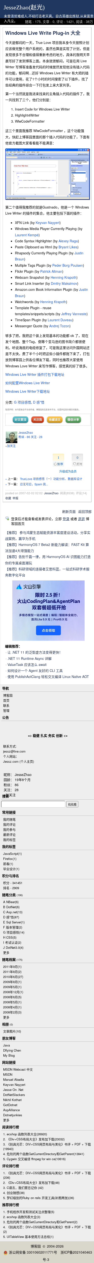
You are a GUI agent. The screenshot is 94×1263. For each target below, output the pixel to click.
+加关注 (10, 446)
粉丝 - (24, 437)
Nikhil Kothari (12, 1099)
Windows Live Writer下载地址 (27, 391)
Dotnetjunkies (12, 1115)
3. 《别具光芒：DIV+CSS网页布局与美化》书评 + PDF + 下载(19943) (47, 1146)
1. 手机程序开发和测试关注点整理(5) (28, 1211)
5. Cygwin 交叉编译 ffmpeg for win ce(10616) (34, 1159)
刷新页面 (69, 511)
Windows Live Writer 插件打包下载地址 (34, 374)
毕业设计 (11, 868)
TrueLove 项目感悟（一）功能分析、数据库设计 (51, 479)
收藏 (8, 498)
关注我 (37, 419)
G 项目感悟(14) (13, 932)
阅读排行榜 (10, 1126)
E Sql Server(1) (14, 922)
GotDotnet (10, 1105)
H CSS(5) (9, 937)
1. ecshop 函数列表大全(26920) (25, 1134)
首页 (6, 700)
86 (17, 784)
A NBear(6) (11, 902)
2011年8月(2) (12, 971)
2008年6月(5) (12, 997)
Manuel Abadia (13, 1079)
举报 (15, 498)
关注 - (36, 437)
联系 (6, 705)
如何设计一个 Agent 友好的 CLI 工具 (35, 670)
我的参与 (9, 829)
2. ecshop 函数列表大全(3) (21, 1216)
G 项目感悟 (22, 402)
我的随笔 (9, 819)
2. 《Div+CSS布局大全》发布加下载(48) (31, 1182)
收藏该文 (54, 419)
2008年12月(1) (13, 992)
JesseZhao (26, 432)
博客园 (8, 695)
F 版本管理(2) (12, 927)
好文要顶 (20, 419)
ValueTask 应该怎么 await (27, 664)
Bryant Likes (68, 246)
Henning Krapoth (63, 277)
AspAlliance (11, 1110)
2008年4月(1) (12, 1007)
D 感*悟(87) (11, 917)
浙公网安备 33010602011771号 (33, 1252)
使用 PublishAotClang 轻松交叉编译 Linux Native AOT (48, 676)
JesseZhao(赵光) (24, 7)
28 (17, 789)
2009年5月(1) (12, 986)
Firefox (9, 858)
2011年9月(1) (12, 966)
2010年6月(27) (13, 976)
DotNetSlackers (14, 1094)
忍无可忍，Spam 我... (34, 484)
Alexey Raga (68, 240)
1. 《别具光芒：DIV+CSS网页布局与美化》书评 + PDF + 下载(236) (47, 1175)
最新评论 (9, 834)
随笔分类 (9, 894)
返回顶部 (85, 511)
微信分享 (73, 419)
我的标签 (9, 839)
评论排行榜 (10, 1165)
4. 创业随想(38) (14, 1192)
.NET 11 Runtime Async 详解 (29, 658)
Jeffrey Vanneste (74, 313)
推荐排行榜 (10, 1204)
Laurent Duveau (60, 319)
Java (6, 1045)
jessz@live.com (14, 751)
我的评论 (9, 824)
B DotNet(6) (11, 907)
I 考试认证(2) (12, 942)
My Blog (9, 1055)
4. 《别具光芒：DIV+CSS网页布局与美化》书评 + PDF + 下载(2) (47, 1229)
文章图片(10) (12, 1031)
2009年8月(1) (12, 981)
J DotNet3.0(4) (13, 947)
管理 (6, 710)
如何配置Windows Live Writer (27, 382)
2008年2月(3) (12, 1012)
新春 (8, 863)
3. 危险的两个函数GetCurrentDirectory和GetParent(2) (40, 1222)
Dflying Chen (12, 1050)
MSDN (7, 1074)
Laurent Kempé (27, 234)
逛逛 (81, 518)
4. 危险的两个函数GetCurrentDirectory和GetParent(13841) (43, 1153)
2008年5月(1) (12, 1002)
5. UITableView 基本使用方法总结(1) (28, 1236)
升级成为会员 (68, 471)
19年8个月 (23, 779)
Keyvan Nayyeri (48, 222)
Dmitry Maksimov (64, 283)
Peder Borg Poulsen (67, 265)
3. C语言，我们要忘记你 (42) (23, 1187)
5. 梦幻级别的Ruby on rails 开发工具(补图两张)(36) (38, 1197)
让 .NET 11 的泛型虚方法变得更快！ (34, 652)
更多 (6, 952)
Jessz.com (11, 761)
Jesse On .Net (13, 1089)
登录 (66, 518)
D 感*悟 (38, 402)
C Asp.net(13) (12, 912)
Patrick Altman (51, 271)
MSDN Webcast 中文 (18, 1069)
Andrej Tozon (59, 325)
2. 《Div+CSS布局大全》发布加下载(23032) (34, 1139)
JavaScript (12, 853)
